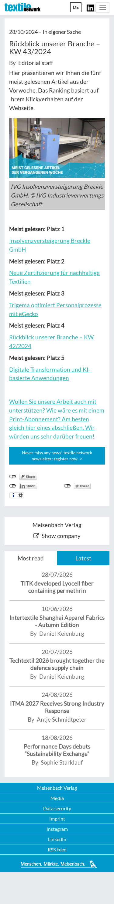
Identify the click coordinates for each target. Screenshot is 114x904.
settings (20, 495)
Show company (61, 535)
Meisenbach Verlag (57, 788)
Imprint (57, 818)
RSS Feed (57, 849)
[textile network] (22, 7)
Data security (57, 808)
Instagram (57, 829)
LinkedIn (57, 839)
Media (57, 798)
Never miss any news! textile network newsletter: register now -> (57, 455)
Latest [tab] (83, 558)
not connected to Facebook (12, 476)
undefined (12, 486)
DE (76, 7)
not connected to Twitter (67, 486)
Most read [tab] (31, 558)
